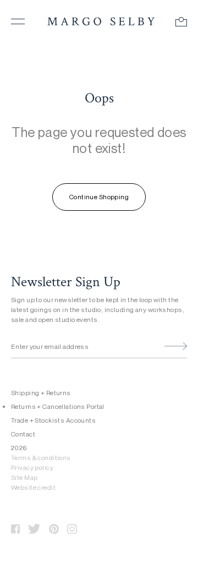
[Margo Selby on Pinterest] (54, 526)
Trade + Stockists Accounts (53, 420)
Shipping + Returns (41, 393)
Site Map (24, 477)
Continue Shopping (99, 197)
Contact (23, 434)
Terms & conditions (41, 457)
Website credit (33, 487)
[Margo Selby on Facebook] (15, 526)
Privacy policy (32, 467)
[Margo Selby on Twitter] (34, 526)
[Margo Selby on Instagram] (72, 526)
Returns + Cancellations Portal (58, 406)
